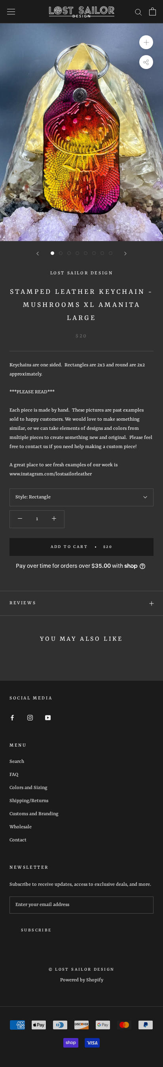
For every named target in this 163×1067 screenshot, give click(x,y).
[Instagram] (30, 717)
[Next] (125, 253)
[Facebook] (12, 717)
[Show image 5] (85, 253)
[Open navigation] (11, 12)
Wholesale (20, 827)
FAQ (13, 775)
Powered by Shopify (81, 980)
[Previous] (37, 253)
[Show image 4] (77, 253)
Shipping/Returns (28, 801)
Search (16, 761)
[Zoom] (146, 42)
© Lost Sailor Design (82, 969)
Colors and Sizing (28, 788)
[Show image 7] (102, 253)
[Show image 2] (61, 253)
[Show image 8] (110, 253)
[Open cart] (152, 11)
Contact (18, 840)
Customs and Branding (34, 814)
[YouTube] (48, 717)
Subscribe (36, 930)
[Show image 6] (94, 253)
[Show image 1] (52, 253)
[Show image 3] (69, 253)
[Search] (138, 11)
